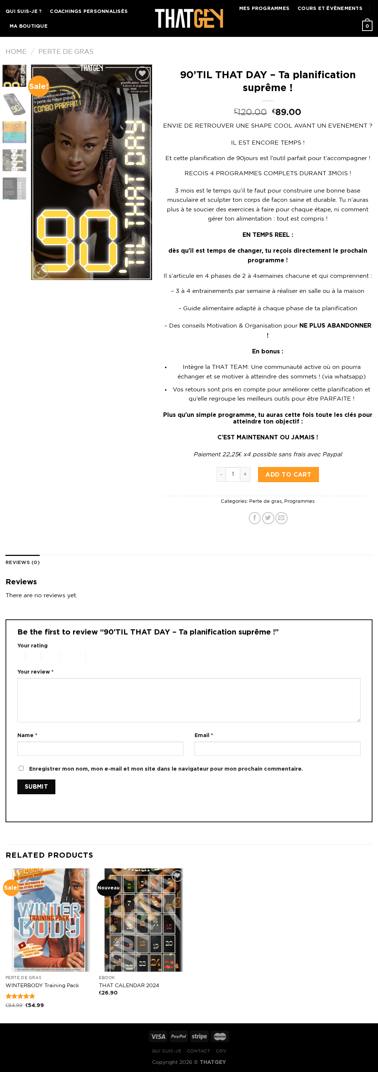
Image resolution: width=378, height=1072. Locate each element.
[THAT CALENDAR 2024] (142, 920)
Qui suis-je (167, 1051)
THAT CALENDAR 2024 (129, 985)
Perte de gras (66, 52)
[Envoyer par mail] (281, 518)
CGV (221, 1051)
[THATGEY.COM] (189, 18)
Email (204, 735)
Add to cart (288, 474)
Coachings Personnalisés (89, 11)
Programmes (299, 501)
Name (27, 735)
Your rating (32, 645)
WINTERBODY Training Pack (42, 985)
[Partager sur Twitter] (268, 518)
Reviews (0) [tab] (23, 562)
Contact (198, 1051)
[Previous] (42, 172)
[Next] (140, 172)
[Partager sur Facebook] (255, 518)
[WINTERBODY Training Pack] (49, 920)
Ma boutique (29, 25)
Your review (35, 671)
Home (16, 52)
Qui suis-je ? (24, 11)
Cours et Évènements (330, 8)
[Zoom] (41, 271)
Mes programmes (264, 8)
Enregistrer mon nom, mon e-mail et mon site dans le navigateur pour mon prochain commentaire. (166, 768)
